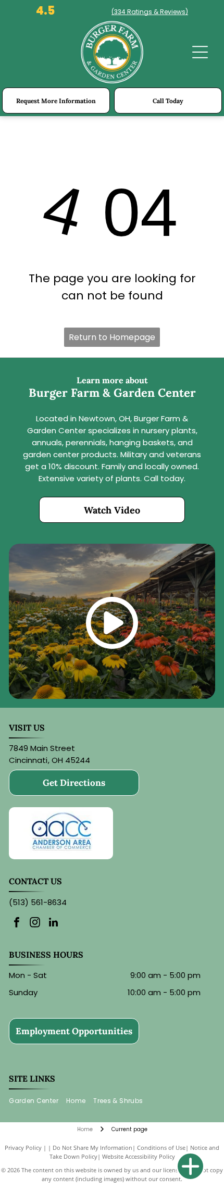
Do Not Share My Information (92, 1147)
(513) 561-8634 (38, 902)
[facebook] (16, 923)
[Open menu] (200, 52)
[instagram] (35, 923)
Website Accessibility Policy (138, 1156)
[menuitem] (37, 1101)
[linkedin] (53, 923)
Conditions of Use (161, 1147)
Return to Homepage (112, 337)
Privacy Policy (23, 1147)
